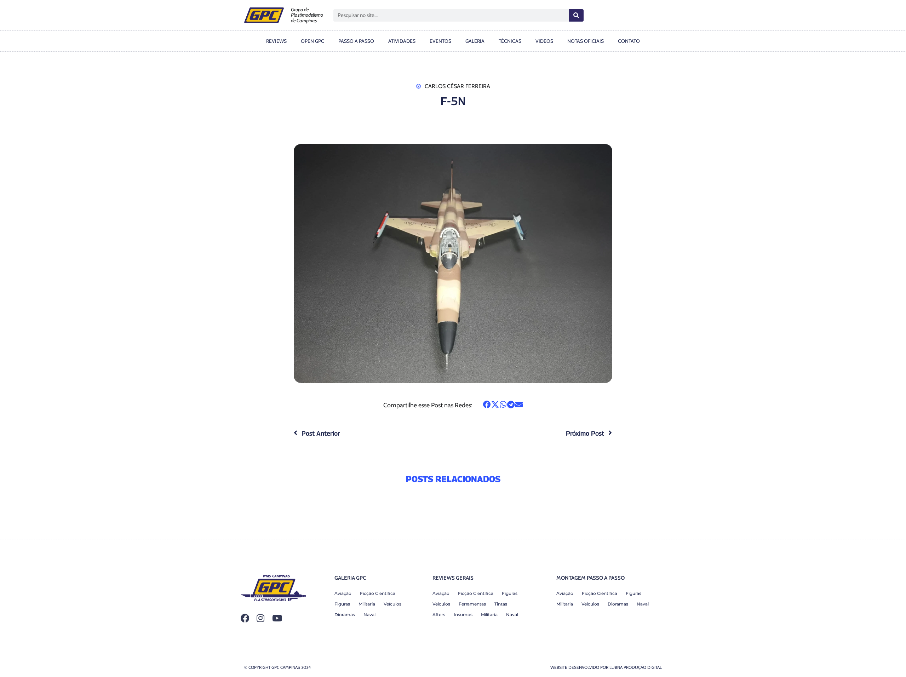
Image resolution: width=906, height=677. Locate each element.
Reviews (276, 41)
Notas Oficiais (585, 41)
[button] (487, 405)
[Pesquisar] (576, 15)
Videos (544, 41)
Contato (629, 41)
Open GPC (312, 41)
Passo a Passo (356, 41)
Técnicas (510, 41)
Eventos (440, 41)
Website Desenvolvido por (606, 667)
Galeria (474, 41)
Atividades (401, 41)
